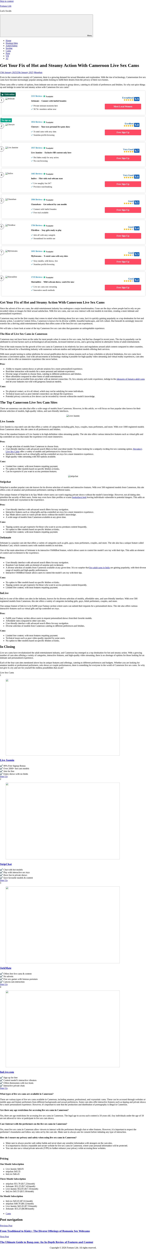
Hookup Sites (12, 43)
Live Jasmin (7, 760)
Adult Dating (11, 45)
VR (7, 56)
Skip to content (7, 1)
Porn (8, 53)
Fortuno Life (5, 6)
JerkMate (5, 968)
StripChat (6, 864)
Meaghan (38, 72)
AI (7, 58)
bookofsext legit (79, 497)
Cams (8, 51)
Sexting (9, 48)
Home (8, 40)
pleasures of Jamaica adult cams (131, 379)
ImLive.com (7, 1072)
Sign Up (4, 776)
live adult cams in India (99, 567)
